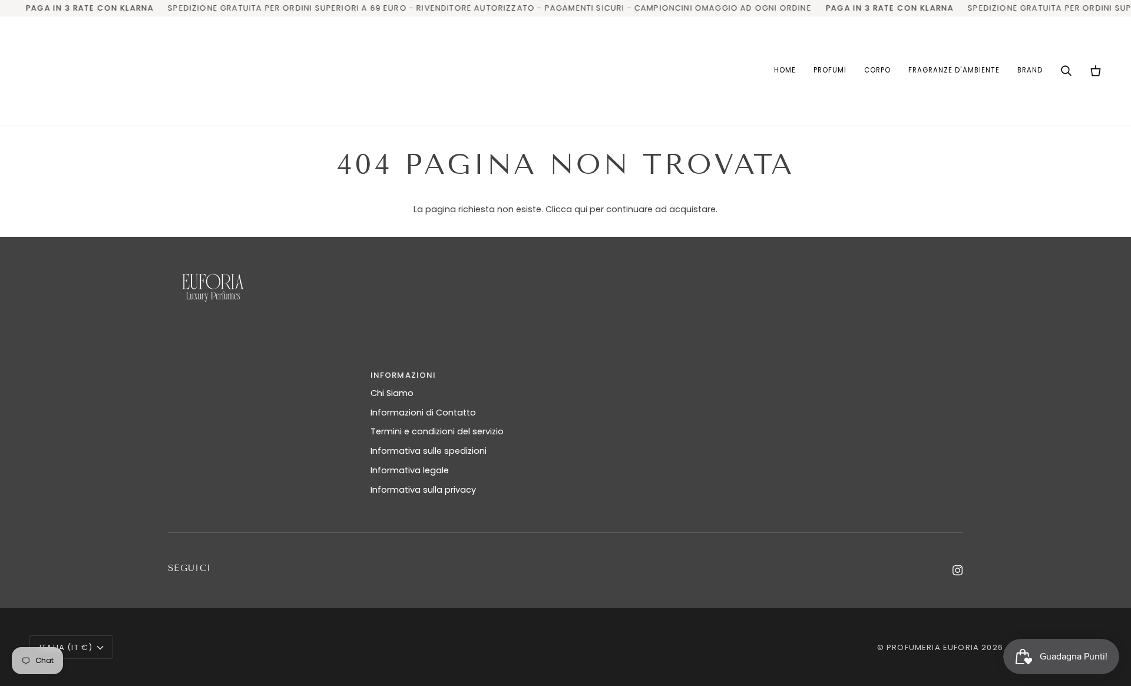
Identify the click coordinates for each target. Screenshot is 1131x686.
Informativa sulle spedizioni (429, 451)
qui (580, 209)
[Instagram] (958, 570)
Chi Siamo (392, 393)
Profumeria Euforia (933, 647)
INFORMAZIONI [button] (403, 375)
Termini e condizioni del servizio (437, 431)
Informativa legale (410, 470)
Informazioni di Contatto (423, 412)
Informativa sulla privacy (423, 490)
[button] (830, 71)
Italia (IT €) (65, 647)
